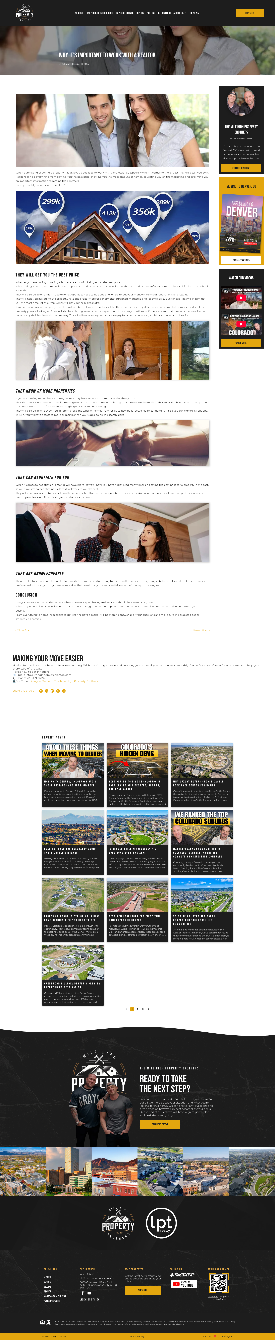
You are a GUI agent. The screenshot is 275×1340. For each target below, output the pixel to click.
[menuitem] (79, 13)
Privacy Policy (137, 1336)
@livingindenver (182, 1275)
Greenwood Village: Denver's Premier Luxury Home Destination (72, 985)
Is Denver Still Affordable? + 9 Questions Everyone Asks (133, 850)
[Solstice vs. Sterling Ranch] (202, 895)
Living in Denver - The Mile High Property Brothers (63, 681)
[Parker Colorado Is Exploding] (73, 895)
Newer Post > (201, 630)
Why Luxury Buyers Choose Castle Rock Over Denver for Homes (198, 783)
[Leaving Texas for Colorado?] (73, 827)
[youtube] (89, 1293)
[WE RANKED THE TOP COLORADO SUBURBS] (202, 827)
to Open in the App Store (220, 1297)
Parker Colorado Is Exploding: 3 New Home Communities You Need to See (71, 918)
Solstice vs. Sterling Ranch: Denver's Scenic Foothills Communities (195, 920)
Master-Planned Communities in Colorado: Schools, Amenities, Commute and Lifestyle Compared (198, 852)
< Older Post (23, 630)
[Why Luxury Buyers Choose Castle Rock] (202, 760)
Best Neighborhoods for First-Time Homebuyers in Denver (135, 918)
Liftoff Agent (226, 1336)
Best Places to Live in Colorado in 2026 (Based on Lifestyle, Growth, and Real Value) (135, 785)
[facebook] (82, 1293)
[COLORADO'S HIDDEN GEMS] (137, 760)
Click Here (213, 1296)
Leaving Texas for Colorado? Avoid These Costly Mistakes (70, 850)
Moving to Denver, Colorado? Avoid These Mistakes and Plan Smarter (70, 783)
